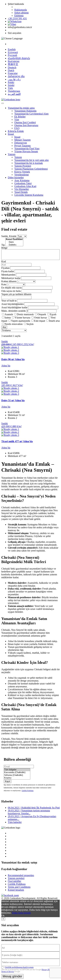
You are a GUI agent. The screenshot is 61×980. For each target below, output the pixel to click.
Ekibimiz (19, 15)
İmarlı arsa (54, 320)
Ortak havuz (40, 317)
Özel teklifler (14, 881)
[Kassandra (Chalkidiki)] (17, 772)
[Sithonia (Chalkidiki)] (17, 775)
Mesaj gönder (12, 976)
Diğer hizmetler (16, 177)
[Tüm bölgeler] (17, 769)
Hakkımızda (20, 9)
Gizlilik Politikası (28, 790)
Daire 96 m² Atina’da (13, 359)
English (12, 49)
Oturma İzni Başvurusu (26, 125)
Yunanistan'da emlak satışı (21, 108)
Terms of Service (7, 971)
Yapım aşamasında (20, 320)
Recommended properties (21, 875)
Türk (10, 88)
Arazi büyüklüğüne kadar (14, 307)
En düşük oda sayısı (11, 287)
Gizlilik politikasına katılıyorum (19, 967)
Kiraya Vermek (22, 171)
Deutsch (12, 67)
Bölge (4, 247)
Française (13, 73)
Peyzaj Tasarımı (22, 145)
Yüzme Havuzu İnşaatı (26, 151)
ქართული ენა (16, 76)
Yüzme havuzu (22, 317)
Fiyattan (5, 268)
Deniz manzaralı (25, 314)
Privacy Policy (47, 969)
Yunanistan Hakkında (25, 110)
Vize (16, 119)
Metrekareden (8, 274)
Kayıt (7, 781)
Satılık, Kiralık (8, 236)
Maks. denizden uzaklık (13, 310)
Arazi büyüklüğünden (12, 304)
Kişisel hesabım (16, 889)
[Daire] (14, 242)
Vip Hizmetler (21, 189)
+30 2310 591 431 (17, 18)
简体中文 (13, 64)
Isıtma (8, 317)
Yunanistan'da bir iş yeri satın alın (31, 160)
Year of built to (9, 300)
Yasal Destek (21, 192)
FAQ (17, 128)
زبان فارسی (14, 79)
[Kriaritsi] (17, 778)
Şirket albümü (21, 12)
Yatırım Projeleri (22, 166)
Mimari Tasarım (22, 139)
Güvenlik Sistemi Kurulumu (28, 195)
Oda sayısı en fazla (11, 291)
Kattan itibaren (8, 281)
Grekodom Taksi (23, 183)
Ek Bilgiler (20, 116)
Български (13, 61)
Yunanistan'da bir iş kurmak (28, 163)
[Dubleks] (14, 245)
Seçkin (30, 324)
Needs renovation (14, 324)
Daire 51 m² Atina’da (13, 400)
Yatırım (11, 154)
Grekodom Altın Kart (25, 186)
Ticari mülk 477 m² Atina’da (17, 441)
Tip (3, 245)
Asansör (9, 314)
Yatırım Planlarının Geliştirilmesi (31, 168)
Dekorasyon (20, 142)
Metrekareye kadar (10, 278)
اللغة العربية (14, 94)
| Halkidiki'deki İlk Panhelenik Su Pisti (34, 807)
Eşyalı (53, 314)
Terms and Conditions (19, 887)
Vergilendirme (21, 174)
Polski (11, 82)
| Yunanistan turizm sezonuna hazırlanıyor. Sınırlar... (29, 812)
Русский (12, 55)
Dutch (11, 70)
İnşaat (11, 134)
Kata (3, 284)
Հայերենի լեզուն (19, 58)
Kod (3, 261)
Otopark (42, 314)
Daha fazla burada (21, 912)
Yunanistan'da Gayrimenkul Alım (31, 113)
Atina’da (5, 365)
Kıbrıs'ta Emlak (16, 131)
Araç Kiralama (21, 180)
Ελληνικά (13, 52)
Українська (14, 91)
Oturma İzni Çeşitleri (25, 122)
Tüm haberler (15, 822)
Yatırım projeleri (16, 878)
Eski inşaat (39, 320)
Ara (4, 327)
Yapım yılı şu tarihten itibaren (16, 294)
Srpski (11, 85)
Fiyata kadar (7, 271)
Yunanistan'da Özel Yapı (26, 148)
